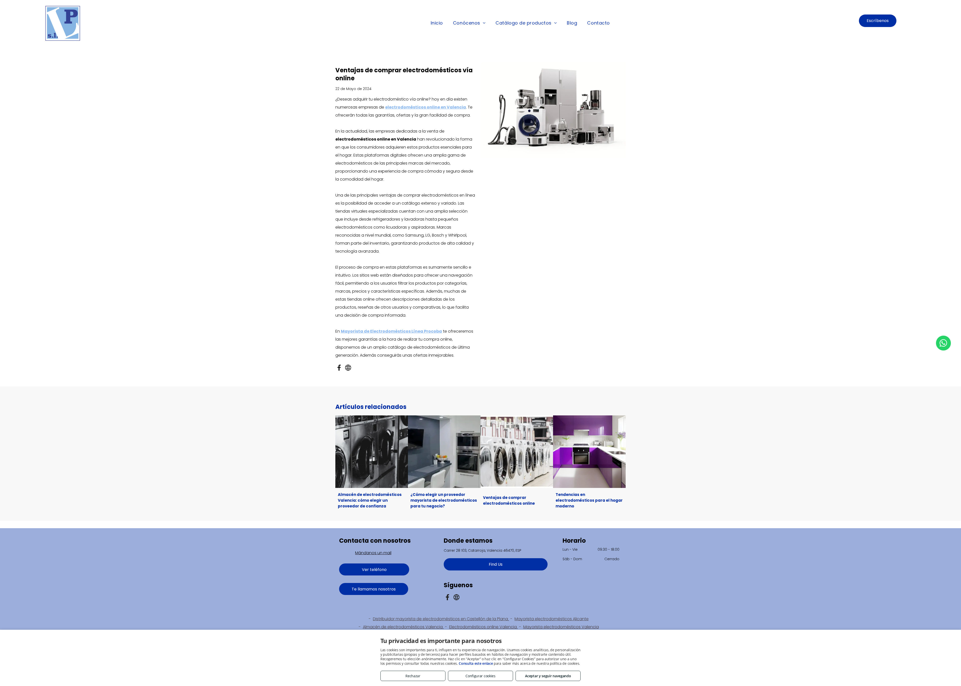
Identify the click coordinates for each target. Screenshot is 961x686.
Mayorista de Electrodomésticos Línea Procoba (391, 331)
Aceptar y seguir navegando (548, 675)
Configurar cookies (480, 675)
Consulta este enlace (476, 663)
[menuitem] (437, 23)
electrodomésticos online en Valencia (425, 107)
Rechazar (412, 675)
